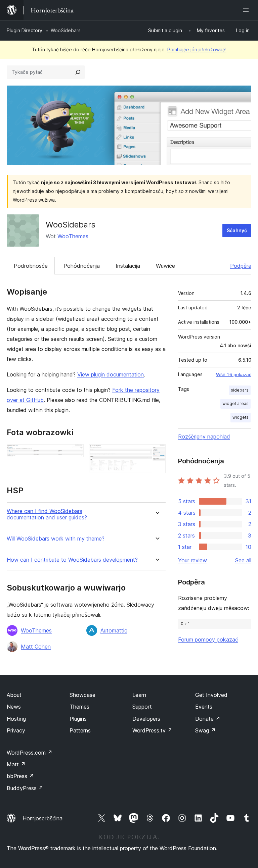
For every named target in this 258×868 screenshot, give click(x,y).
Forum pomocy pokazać (208, 639)
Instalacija (128, 265)
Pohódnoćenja (81, 265)
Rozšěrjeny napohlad (204, 436)
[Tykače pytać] (78, 72)
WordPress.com (29, 752)
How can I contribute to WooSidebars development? (72, 560)
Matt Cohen (36, 646)
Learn (139, 695)
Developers (146, 718)
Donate (207, 718)
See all (243, 560)
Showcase (82, 695)
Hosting (16, 718)
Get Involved (211, 695)
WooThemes (72, 236)
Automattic (113, 630)
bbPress (20, 776)
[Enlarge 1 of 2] (74, 453)
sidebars (240, 390)
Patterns (80, 730)
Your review (192, 560)
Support (142, 706)
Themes (79, 706)
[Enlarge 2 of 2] (156, 453)
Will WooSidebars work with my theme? (55, 538)
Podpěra (240, 265)
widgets (240, 417)
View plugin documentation (110, 374)
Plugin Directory (24, 30)
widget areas (235, 403)
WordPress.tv (152, 730)
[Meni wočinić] (247, 10)
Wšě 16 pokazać (233, 374)
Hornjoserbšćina (42, 818)
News (14, 706)
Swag (205, 730)
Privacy (16, 730)
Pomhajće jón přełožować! (196, 49)
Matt (16, 764)
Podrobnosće (31, 265)
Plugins (78, 718)
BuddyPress (25, 788)
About (14, 695)
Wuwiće (165, 265)
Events (203, 706)
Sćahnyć (237, 230)
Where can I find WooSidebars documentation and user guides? (47, 514)
